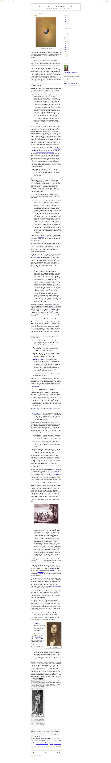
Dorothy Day (57, 149)
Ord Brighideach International (39, 255)
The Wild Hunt (35, 386)
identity (46, 746)
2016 (66, 37)
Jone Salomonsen (35, 408)
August (68, 26)
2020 (66, 15)
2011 (66, 47)
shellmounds (40, 572)
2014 (66, 41)
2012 (66, 45)
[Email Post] (32, 745)
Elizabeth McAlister (41, 152)
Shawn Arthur (49, 408)
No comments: (57, 744)
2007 (66, 55)
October (68, 23)
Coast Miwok (52, 570)
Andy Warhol (41, 237)
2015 (66, 39)
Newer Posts (33, 752)
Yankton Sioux (38, 637)
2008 (66, 53)
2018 (66, 19)
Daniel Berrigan (34, 150)
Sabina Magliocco (35, 336)
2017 (66, 21)
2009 (66, 51)
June (68, 31)
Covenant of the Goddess (52, 474)
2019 (66, 17)
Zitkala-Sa (48, 747)
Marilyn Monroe (53, 746)
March (68, 35)
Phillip (47, 150)
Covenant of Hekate (35, 257)
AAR (35, 746)
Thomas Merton (50, 152)
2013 (66, 43)
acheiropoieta (39, 222)
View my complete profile (70, 83)
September (69, 24)
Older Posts (59, 752)
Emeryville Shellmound (55, 586)
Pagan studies (34, 747)
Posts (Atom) (38, 755)
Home (46, 752)
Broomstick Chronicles (55, 6)
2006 (66, 57)
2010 (66, 49)
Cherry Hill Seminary (54, 469)
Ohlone (54, 568)
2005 (66, 59)
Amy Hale (48, 336)
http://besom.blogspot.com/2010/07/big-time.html (49, 738)
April (68, 33)
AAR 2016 (34, 15)
